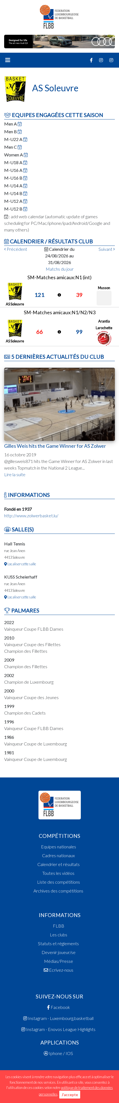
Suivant (106, 249)
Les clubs (58, 934)
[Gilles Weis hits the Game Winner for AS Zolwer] (59, 403)
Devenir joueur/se (59, 952)
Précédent (16, 249)
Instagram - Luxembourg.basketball (60, 1018)
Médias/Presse (58, 961)
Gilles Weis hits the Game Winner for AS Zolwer (55, 446)
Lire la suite (14, 474)
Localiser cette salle (21, 564)
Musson (104, 288)
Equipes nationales (58, 846)
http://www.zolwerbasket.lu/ (31, 515)
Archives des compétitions (58, 890)
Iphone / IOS (60, 1053)
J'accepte (69, 1094)
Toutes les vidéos (58, 873)
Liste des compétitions (58, 881)
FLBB (58, 925)
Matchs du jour (60, 268)
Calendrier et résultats (58, 864)
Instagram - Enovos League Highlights (60, 1029)
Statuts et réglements (58, 943)
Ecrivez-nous (60, 970)
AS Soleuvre (15, 304)
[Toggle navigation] (7, 60)
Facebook (60, 1007)
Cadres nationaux (58, 855)
